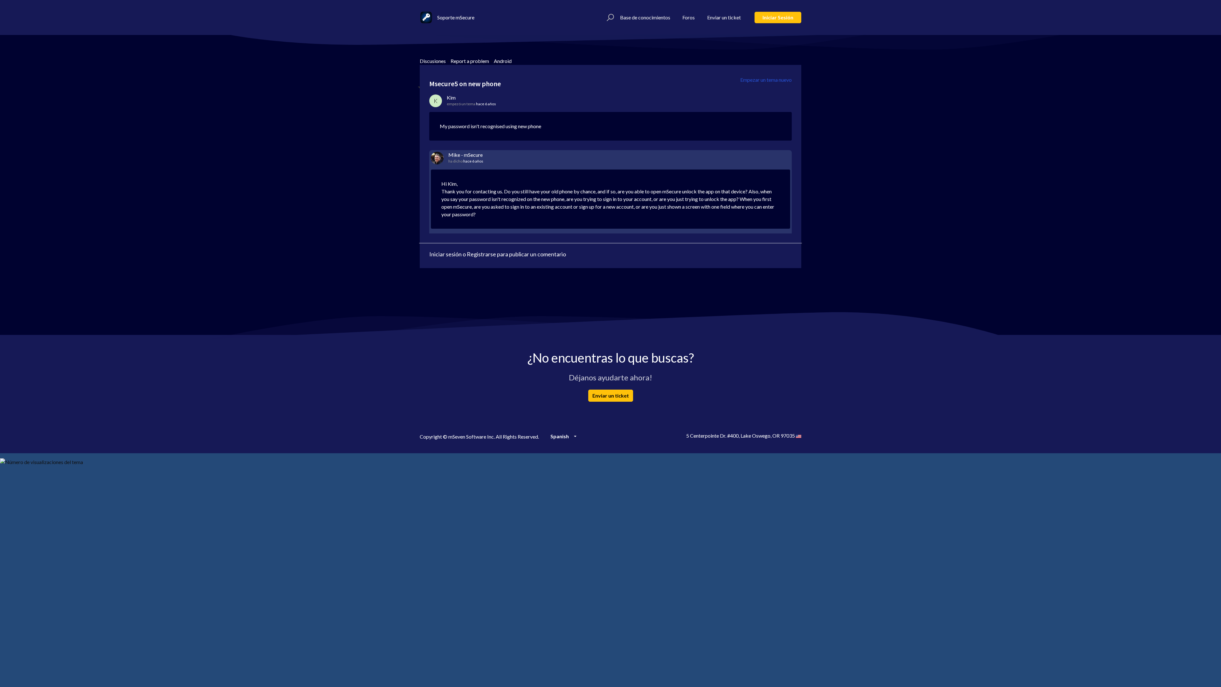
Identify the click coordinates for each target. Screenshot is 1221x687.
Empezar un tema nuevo (766, 80)
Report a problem (470, 61)
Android (503, 61)
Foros (688, 17)
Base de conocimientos (645, 17)
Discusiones (433, 61)
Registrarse (481, 254)
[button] (609, 17)
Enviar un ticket (724, 17)
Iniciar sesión (777, 17)
